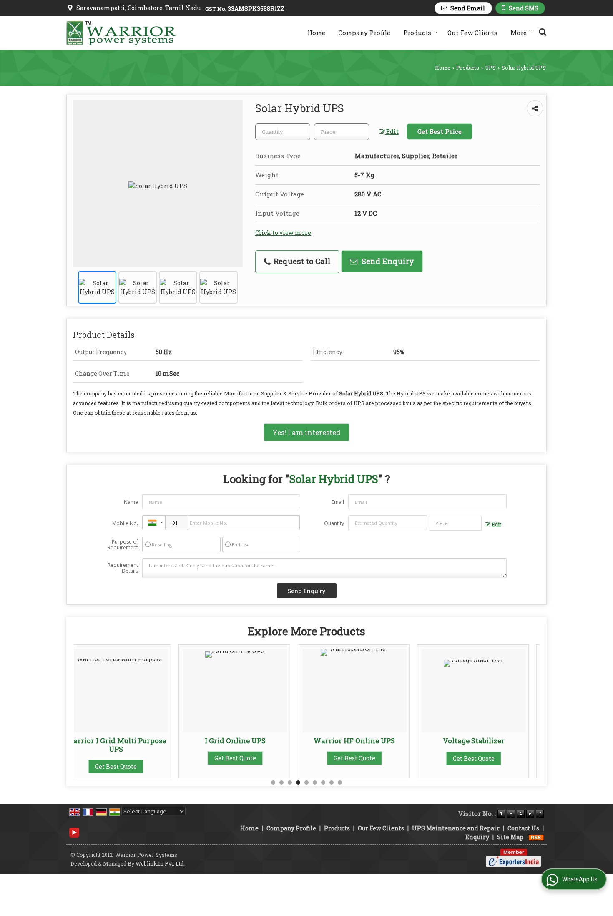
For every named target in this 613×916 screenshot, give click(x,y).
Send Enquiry (386, 261)
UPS (490, 67)
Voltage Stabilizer (369, 740)
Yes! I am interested (306, 432)
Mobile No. (125, 523)
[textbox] (341, 131)
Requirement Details (123, 568)
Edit (392, 132)
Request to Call (301, 261)
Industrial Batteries (488, 740)
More (518, 32)
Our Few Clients (472, 32)
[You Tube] (74, 832)
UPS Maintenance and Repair (456, 828)
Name (131, 502)
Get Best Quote (130, 758)
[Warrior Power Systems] (121, 33)
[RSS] (536, 837)
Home (316, 32)
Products (417, 32)
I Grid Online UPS (130, 740)
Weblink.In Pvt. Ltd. (160, 863)
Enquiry (477, 837)
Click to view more (283, 233)
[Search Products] (541, 31)
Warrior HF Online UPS (249, 740)
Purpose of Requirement (123, 545)
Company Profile (364, 32)
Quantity (334, 523)
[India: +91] (154, 522)
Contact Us (523, 828)
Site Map (510, 837)
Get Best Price (439, 131)
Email (338, 502)
